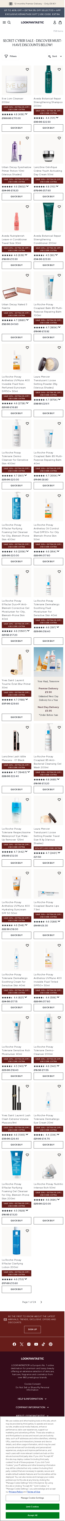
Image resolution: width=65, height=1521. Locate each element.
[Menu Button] (3, 22)
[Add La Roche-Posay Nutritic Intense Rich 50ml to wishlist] (59, 1154)
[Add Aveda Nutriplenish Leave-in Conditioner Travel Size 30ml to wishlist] (27, 206)
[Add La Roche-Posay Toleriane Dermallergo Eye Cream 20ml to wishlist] (59, 1086)
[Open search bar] (9, 22)
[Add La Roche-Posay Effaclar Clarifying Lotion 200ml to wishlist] (27, 1230)
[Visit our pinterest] (50, 1344)
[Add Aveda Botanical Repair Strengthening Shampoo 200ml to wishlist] (59, 69)
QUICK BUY (17, 128)
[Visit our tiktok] (43, 1344)
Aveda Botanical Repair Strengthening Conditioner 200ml (47, 239)
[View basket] (60, 22)
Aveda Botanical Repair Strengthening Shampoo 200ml (48, 102)
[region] (32, 1468)
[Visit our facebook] (14, 1344)
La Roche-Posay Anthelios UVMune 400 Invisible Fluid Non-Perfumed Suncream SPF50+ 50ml (16, 384)
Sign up (32, 1329)
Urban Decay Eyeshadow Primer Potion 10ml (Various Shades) (16, 171)
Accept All (32, 1515)
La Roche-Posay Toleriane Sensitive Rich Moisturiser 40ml (16, 1050)
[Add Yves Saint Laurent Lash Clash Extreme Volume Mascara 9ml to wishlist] (27, 1086)
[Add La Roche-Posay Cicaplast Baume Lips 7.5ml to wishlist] (59, 873)
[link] (54, 22)
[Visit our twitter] (21, 1344)
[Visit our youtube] (36, 1344)
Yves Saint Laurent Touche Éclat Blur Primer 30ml (16, 684)
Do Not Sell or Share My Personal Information (32, 1388)
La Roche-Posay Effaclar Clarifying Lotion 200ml (12, 1263)
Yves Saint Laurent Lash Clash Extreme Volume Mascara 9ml (16, 1119)
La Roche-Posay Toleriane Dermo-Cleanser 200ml (44, 1050)
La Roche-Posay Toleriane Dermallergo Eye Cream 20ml (47, 1119)
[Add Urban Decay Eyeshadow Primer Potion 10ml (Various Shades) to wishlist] (27, 138)
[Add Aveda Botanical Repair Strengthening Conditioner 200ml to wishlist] (59, 206)
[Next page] (41, 1302)
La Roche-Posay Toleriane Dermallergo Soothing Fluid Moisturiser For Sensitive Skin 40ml (47, 608)
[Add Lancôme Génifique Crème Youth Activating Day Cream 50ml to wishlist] (59, 138)
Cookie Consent (32, 1384)
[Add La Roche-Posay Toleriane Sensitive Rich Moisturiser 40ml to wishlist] (27, 1017)
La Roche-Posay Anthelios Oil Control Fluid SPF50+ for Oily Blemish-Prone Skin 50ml (46, 532)
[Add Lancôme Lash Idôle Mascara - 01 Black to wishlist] (27, 727)
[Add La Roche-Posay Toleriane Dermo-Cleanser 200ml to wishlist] (59, 1017)
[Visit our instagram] (28, 1344)
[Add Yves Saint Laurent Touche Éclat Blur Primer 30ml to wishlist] (27, 651)
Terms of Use (33, 1492)
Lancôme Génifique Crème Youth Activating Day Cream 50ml (48, 171)
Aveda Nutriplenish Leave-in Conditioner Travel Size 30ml (14, 239)
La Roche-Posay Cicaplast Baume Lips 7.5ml (46, 906)
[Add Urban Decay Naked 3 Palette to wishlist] (27, 275)
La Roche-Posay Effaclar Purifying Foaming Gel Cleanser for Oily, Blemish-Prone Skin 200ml (15, 1191)
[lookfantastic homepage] (32, 22)
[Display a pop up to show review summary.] (26, 114)
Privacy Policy (16, 1492)
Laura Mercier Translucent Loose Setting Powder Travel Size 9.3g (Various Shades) (47, 836)
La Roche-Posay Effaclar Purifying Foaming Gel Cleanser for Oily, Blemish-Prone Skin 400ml (15, 532)
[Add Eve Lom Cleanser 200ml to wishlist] (27, 69)
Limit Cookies (32, 1507)
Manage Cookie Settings (32, 1498)
